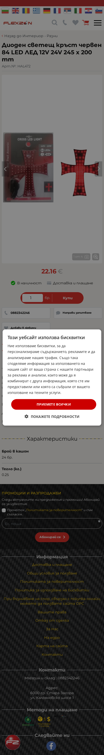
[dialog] (52, 378)
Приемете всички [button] (54, 404)
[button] (52, 416)
